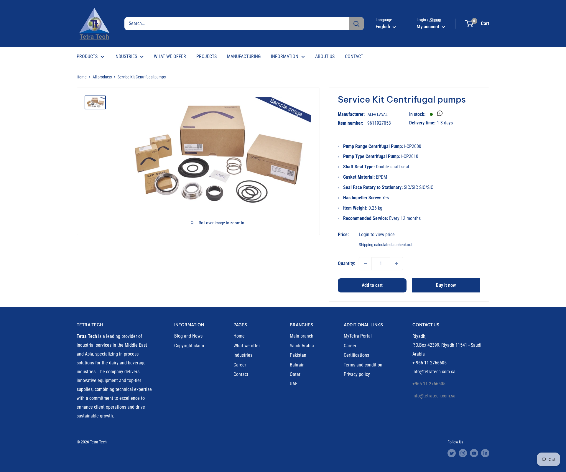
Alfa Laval (378, 114)
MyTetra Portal (358, 336)
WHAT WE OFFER (170, 56)
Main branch (301, 336)
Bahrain (297, 365)
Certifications (356, 355)
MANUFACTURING (244, 56)
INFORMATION (284, 56)
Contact (240, 374)
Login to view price (377, 234)
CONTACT (354, 56)
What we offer (246, 345)
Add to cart (372, 285)
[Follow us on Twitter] (451, 453)
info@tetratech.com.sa (433, 396)
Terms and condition (363, 365)
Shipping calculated (375, 244)
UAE (293, 384)
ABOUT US (325, 56)
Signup (435, 19)
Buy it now (446, 285)
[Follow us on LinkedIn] (485, 453)
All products (102, 77)
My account (428, 26)
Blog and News (188, 336)
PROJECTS (206, 56)
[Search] (356, 23)
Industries (242, 355)
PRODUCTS (87, 56)
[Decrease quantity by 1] (365, 263)
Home (82, 77)
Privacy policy (357, 374)
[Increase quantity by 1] (396, 263)
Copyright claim (189, 345)
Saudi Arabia (302, 345)
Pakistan (298, 355)
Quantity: (346, 263)
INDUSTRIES (125, 56)
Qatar (295, 374)
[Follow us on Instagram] (463, 453)
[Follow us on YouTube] (474, 453)
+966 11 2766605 (428, 384)
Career (239, 365)
